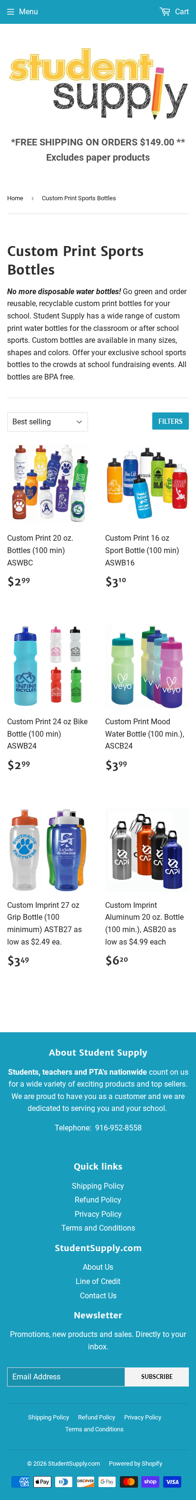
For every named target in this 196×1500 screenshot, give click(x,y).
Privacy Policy (98, 1214)
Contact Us (98, 1295)
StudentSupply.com (74, 1463)
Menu (28, 11)
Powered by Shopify (135, 1463)
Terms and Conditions (98, 1228)
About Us (98, 1267)
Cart (181, 11)
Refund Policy (98, 1199)
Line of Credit (98, 1281)
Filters (170, 421)
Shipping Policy (98, 1186)
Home (15, 198)
